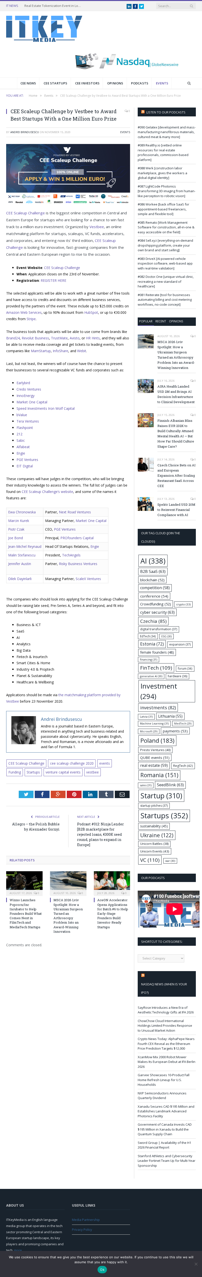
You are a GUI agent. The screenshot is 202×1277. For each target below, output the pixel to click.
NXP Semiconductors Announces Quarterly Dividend (162, 1095)
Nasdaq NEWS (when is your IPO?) (164, 988)
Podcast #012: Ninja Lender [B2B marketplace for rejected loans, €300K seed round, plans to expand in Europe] (100, 834)
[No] (195, 1263)
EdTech (148, 636)
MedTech (182, 723)
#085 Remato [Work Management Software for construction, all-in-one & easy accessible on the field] (166, 227)
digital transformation (158, 629)
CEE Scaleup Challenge (26, 763)
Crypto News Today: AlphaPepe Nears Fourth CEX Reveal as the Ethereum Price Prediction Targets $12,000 (166, 1044)
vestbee (92, 772)
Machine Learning (154, 723)
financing (148, 659)
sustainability (154, 826)
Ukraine (156, 835)
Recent (160, 321)
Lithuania (170, 716)
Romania (159, 775)
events (104, 763)
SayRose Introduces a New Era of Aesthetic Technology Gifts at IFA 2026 (166, 1010)
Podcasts (140, 83)
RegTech (183, 765)
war (170, 861)
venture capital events (63, 772)
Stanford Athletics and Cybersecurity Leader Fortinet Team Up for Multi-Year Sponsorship (166, 1161)
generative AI (151, 676)
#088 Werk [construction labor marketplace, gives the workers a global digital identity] (162, 173)
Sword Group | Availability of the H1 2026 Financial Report (164, 1145)
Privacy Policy (82, 1229)
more (18, 1250)
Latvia (146, 716)
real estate (154, 765)
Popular (145, 321)
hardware (177, 676)
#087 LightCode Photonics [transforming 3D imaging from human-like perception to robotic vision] (166, 191)
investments (158, 707)
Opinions (115, 83)
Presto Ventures (155, 750)
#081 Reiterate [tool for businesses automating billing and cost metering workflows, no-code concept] (165, 300)
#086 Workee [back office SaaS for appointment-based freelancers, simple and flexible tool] (163, 209)
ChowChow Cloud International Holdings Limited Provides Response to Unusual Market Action (165, 1026)
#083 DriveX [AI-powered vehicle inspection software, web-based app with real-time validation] (165, 263)
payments (175, 730)
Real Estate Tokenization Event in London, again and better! (54, 6)
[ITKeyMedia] (44, 27)
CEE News (28, 83)
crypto (183, 604)
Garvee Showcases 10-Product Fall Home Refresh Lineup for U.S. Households (163, 1080)
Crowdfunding (155, 603)
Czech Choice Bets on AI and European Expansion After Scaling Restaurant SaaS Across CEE (176, 475)
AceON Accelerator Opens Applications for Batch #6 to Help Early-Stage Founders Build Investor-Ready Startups (112, 913)
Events (162, 83)
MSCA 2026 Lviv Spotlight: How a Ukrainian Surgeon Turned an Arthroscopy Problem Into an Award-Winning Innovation (68, 915)
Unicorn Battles (154, 844)
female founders (157, 652)
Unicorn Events (154, 851)
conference (154, 596)
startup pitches (154, 806)
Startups (33, 772)
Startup (161, 795)
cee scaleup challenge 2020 (72, 763)
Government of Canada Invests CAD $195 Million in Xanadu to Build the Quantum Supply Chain (165, 1129)
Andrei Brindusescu (24, 132)
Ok (102, 1270)
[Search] (189, 83)
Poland (157, 740)
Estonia (152, 644)
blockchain (152, 579)
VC (150, 859)
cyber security (157, 612)
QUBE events (154, 757)
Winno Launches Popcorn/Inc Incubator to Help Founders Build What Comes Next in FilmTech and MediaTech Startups (26, 913)
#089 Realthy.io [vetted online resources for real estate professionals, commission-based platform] (163, 152)
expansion (180, 644)
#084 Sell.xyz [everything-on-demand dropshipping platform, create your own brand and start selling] (165, 245)
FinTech (156, 667)
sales (146, 785)
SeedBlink (170, 785)
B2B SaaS (153, 571)
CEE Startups (55, 83)
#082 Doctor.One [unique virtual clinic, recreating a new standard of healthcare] (166, 281)
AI (153, 561)
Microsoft (148, 731)
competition (155, 587)
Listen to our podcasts (165, 112)
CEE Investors (87, 83)
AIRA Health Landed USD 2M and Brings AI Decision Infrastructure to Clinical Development (176, 394)
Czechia (153, 621)
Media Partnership (86, 1219)
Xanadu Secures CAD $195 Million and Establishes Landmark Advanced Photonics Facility (166, 1111)
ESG (166, 636)
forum (185, 668)
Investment (158, 691)
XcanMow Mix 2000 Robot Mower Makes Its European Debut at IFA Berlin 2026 (166, 1062)
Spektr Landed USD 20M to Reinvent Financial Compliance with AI (176, 509)
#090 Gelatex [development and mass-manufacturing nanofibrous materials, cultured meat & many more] (167, 132)
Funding (14, 772)
